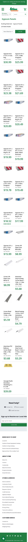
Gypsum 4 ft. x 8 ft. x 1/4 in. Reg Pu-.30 (8, 247)
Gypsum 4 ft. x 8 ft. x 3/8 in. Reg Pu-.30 (19, 214)
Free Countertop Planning (9, 499)
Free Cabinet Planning (8, 497)
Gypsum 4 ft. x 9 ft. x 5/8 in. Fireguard (19, 183)
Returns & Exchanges (7, 524)
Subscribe (14, 424)
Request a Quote (6, 489)
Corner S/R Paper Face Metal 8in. (18, 247)
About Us (4, 460)
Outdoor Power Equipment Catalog (11, 443)
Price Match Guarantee (8, 502)
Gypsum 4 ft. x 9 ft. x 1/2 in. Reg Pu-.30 (19, 117)
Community (5, 465)
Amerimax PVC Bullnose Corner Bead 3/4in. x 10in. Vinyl (8, 350)
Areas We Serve (6, 473)
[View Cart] (25, 9)
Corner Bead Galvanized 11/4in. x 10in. (8, 313)
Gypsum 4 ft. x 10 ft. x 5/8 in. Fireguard (19, 86)
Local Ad (4, 440)
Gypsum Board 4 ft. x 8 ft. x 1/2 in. (8, 214)
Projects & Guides (6, 470)
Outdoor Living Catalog (8, 446)
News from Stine (6, 467)
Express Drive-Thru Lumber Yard (10, 451)
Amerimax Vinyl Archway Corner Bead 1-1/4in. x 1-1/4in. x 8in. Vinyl (19, 280)
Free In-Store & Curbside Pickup (10, 448)
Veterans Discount (7, 505)
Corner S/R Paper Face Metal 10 (7, 278)
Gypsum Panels (17, 24)
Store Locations (6, 481)
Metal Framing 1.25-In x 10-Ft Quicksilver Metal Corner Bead (19, 315)
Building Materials (6, 24)
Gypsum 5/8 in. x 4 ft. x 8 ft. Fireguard (8, 183)
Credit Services (6, 492)
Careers (4, 462)
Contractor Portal (6, 484)
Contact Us (5, 521)
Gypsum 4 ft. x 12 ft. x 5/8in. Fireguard (19, 55)
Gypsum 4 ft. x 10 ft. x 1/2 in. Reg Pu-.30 (8, 150)
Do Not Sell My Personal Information (11, 512)
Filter (20, 31)
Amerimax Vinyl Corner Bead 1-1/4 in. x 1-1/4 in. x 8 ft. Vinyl (19, 350)
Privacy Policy (5, 507)
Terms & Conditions (7, 510)
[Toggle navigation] (2, 9)
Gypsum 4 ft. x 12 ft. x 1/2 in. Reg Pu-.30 (8, 86)
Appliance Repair (6, 494)
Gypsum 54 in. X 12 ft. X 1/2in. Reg (8, 55)
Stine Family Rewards (7, 487)
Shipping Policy (6, 526)
